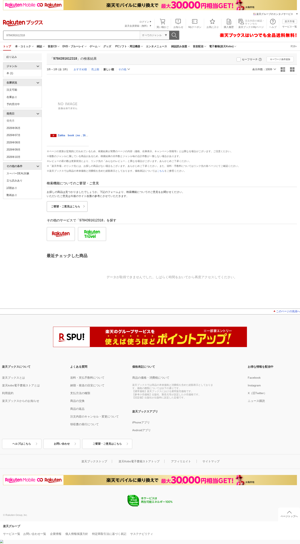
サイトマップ (211, 461)
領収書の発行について (84, 424)
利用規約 (7, 393)
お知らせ (178, 27)
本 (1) (10, 73)
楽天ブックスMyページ (251, 27)
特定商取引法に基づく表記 (109, 533)
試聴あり (12, 187)
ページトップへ (289, 516)
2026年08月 (13, 142)
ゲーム (94, 46)
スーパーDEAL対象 (18, 173)
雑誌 (39, 46)
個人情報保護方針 (76, 533)
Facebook (254, 377)
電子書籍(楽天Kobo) (221, 46)
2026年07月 (13, 135)
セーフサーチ (250, 59)
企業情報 (55, 533)
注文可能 (12, 89)
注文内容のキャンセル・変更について (94, 416)
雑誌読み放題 (179, 46)
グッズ (107, 46)
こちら (160, 170)
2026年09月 (13, 149)
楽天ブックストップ (94, 461)
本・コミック (23, 46)
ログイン (144, 21)
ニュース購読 (256, 400)
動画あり (12, 195)
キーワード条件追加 (280, 59)
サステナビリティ (141, 533)
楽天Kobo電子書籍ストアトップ (139, 461)
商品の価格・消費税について (150, 377)
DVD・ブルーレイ (73, 46)
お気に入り (213, 27)
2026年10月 (13, 156)
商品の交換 (77, 400)
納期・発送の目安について (87, 385)
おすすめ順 (80, 69)
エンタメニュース (156, 46)
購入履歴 (229, 27)
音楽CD (52, 46)
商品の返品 (77, 408)
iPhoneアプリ (141, 422)
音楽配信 (198, 46)
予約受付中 (13, 104)
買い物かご (163, 27)
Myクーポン (194, 27)
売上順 (95, 69)
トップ (7, 46)
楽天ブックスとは (13, 377)
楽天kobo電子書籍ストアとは (21, 385)
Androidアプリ (141, 430)
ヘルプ (273, 27)
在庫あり (12, 97)
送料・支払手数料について (87, 377)
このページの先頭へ (288, 311)
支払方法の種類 (80, 393)
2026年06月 (13, 128)
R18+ (294, 46)
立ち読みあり (14, 180)
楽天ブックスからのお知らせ (20, 400)
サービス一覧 (289, 26)
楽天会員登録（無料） (137, 26)
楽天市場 (289, 21)
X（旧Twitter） (257, 393)
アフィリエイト (181, 461)
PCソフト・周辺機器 (127, 46)
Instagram (254, 385)
